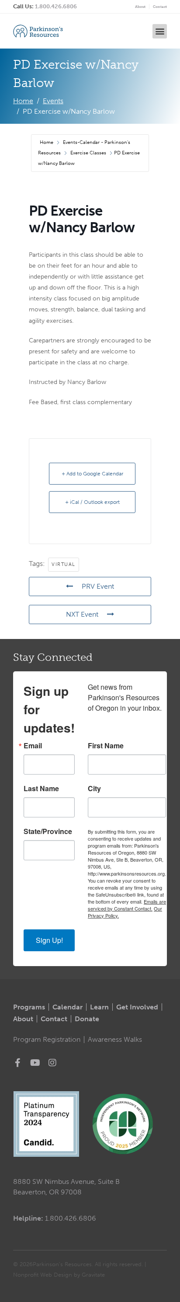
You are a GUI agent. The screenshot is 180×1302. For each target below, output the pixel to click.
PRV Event (98, 586)
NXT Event (82, 614)
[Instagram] (52, 1062)
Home (47, 142)
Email (33, 745)
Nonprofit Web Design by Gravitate (59, 1274)
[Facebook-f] (17, 1062)
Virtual (64, 564)
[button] (159, 31)
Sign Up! (49, 940)
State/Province (48, 831)
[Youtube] (35, 1062)
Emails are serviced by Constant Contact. (127, 905)
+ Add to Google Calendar (92, 474)
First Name (106, 745)
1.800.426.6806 (56, 6)
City (94, 788)
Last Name (41, 788)
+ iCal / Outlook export (92, 502)
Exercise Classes (88, 153)
